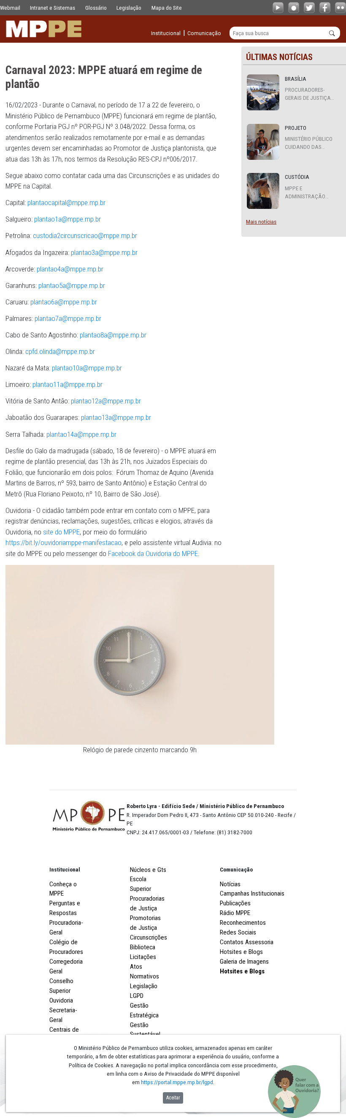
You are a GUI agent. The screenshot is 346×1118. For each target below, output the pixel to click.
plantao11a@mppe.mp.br (67, 384)
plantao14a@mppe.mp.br (81, 434)
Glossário (96, 7)
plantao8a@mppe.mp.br (113, 335)
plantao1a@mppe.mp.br (67, 219)
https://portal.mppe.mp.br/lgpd (177, 1082)
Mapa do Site (166, 7)
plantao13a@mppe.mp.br (116, 417)
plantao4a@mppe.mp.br (70, 269)
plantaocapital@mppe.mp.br (66, 202)
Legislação (128, 7)
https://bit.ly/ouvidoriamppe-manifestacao (63, 542)
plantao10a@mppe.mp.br (87, 368)
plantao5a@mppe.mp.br (71, 285)
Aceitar (173, 1098)
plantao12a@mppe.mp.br (106, 401)
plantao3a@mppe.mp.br (104, 252)
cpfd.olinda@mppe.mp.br (60, 351)
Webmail (10, 7)
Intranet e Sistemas (52, 7)
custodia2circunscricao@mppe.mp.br (85, 235)
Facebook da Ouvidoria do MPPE (153, 553)
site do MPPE (61, 532)
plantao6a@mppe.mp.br (63, 302)
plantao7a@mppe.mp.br (68, 318)
